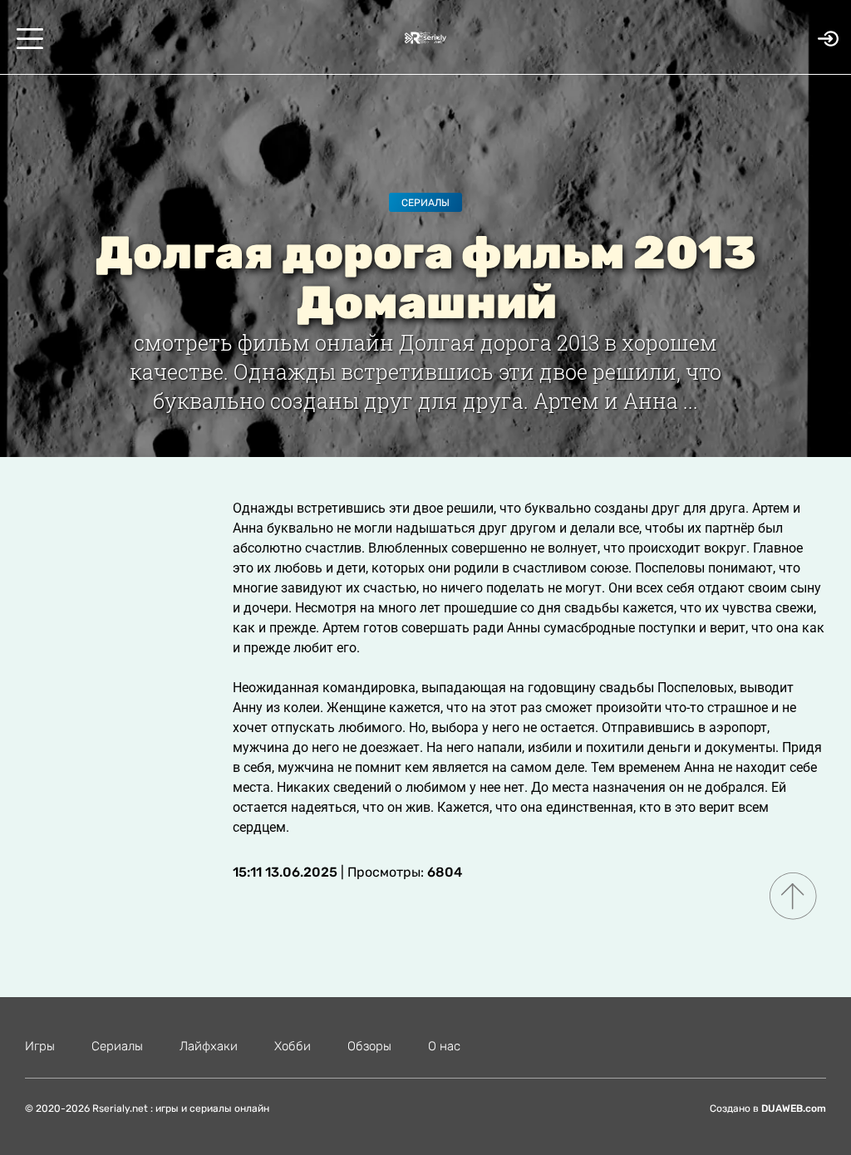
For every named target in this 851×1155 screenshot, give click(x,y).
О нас (444, 1046)
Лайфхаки (209, 1046)
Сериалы (425, 203)
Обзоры (369, 1046)
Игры (40, 1046)
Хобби (292, 1046)
